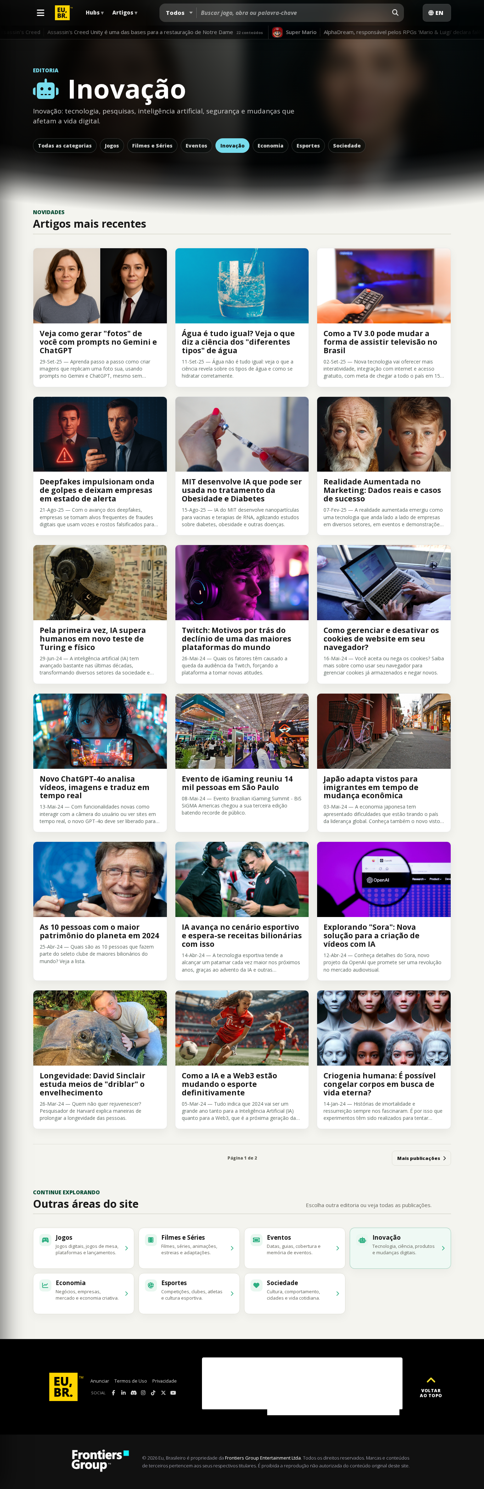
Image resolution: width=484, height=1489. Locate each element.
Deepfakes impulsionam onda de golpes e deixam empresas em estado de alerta (97, 490)
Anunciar (99, 1381)
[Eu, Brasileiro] (65, 13)
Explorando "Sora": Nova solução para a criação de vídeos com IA (371, 935)
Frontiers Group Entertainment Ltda (263, 1458)
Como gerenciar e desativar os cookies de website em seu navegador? (381, 638)
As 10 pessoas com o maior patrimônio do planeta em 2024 (99, 931)
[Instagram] (143, 1393)
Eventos (196, 145)
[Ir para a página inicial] (66, 1387)
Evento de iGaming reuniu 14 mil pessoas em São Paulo (237, 783)
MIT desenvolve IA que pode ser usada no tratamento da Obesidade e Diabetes (242, 490)
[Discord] (133, 1393)
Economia (270, 145)
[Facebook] (114, 1393)
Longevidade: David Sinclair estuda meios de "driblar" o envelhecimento (92, 1084)
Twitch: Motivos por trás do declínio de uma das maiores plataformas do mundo (236, 638)
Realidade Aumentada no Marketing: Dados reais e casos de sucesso (382, 490)
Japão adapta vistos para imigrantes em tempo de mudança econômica (370, 787)
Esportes (308, 145)
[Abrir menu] (40, 12)
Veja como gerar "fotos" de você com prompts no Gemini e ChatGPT (98, 341)
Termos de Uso (130, 1381)
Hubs (95, 12)
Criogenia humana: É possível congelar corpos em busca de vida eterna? (379, 1084)
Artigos (124, 12)
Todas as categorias (65, 145)
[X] (163, 1393)
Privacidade (164, 1381)
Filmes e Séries (152, 145)
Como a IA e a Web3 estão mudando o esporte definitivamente (229, 1084)
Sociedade (347, 145)
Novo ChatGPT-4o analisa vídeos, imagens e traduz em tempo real (95, 787)
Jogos (112, 145)
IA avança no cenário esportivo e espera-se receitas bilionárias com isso (242, 935)
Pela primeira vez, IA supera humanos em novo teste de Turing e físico (93, 638)
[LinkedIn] (123, 1393)
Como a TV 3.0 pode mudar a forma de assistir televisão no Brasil (380, 341)
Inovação (232, 145)
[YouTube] (173, 1393)
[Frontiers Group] (100, 1461)
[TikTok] (153, 1393)
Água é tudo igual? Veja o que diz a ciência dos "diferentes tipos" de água (238, 341)
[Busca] (395, 13)
